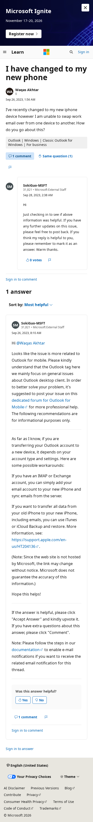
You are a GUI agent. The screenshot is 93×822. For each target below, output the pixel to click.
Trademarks (49, 808)
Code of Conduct (17, 808)
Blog (68, 788)
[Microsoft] (46, 52)
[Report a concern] (10, 167)
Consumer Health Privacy (24, 801)
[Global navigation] (5, 52)
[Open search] (71, 52)
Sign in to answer (20, 748)
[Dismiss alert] (85, 7)
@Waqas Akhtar (30, 343)
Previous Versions (45, 788)
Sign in (83, 52)
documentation (26, 649)
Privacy (32, 794)
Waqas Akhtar (27, 89)
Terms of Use (63, 801)
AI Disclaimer (14, 788)
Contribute (12, 794)
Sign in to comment (21, 279)
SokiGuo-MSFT (35, 185)
